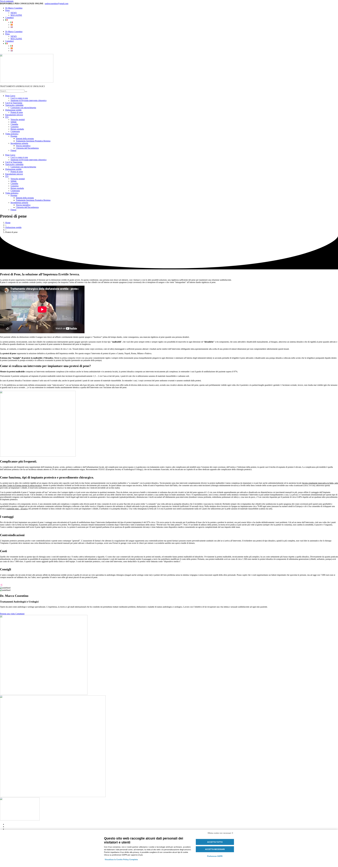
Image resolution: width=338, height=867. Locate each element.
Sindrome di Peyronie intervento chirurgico (28, 100)
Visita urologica (11, 134)
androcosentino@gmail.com (56, 3)
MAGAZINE (16, 15)
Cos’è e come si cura (19, 98)
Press (7, 10)
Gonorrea (14, 127)
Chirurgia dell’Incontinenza (27, 148)
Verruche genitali (18, 119)
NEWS (14, 13)
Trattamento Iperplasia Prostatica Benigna (33, 141)
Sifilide (14, 122)
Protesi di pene (17, 112)
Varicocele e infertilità (14, 105)
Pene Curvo (10, 96)
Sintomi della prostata (25, 138)
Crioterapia (15, 131)
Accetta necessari (215, 849)
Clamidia (14, 124)
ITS (6, 117)
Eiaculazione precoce (14, 115)
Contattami (19, 614)
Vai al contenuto (6, 1)
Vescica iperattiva (23, 146)
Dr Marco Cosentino (13, 8)
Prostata (14, 136)
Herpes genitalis (17, 129)
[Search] (26, 91)
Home (7, 223)
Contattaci (9, 17)
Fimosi (13, 150)
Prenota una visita (7, 614)
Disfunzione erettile (13, 110)
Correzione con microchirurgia (23, 107)
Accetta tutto (215, 842)
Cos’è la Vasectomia (13, 103)
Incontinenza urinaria (19, 143)
